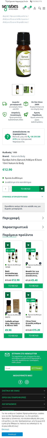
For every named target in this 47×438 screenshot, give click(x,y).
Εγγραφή (36, 368)
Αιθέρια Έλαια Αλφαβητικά (15, 22)
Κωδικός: (7, 152)
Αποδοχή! (12, 434)
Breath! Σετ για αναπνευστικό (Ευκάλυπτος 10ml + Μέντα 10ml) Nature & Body (32, 273)
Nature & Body (18, 156)
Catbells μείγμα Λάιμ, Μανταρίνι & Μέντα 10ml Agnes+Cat (12, 323)
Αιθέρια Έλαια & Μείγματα (15, 19)
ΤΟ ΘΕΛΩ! (25, 188)
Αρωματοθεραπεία (18, 16)
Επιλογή (5, 429)
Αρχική (6, 16)
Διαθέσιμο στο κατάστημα (18, 182)
